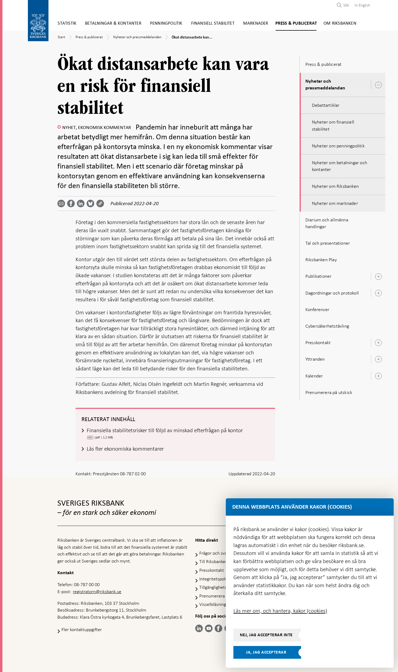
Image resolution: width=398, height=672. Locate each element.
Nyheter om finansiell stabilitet (333, 125)
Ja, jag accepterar (266, 652)
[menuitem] (361, 5)
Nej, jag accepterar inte (266, 635)
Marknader (255, 23)
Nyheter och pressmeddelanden (325, 85)
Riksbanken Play (321, 260)
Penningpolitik (166, 23)
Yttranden (315, 359)
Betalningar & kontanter (113, 23)
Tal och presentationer (327, 243)
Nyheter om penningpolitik (338, 146)
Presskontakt (318, 342)
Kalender (314, 376)
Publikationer (318, 276)
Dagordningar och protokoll (332, 293)
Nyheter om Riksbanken (335, 186)
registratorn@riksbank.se (97, 592)
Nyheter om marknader (335, 203)
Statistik (67, 23)
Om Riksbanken (340, 23)
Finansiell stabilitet (212, 23)
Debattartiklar (326, 105)
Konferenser (317, 309)
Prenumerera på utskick (328, 392)
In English (362, 5)
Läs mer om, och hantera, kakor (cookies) (280, 610)
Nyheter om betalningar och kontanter (339, 166)
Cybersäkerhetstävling (327, 326)
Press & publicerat (296, 23)
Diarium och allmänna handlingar (326, 223)
